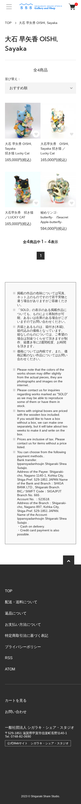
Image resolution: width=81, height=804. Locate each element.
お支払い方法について (23, 624)
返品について (16, 613)
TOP (8, 23)
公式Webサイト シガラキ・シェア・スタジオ (38, 743)
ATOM (10, 669)
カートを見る (16, 700)
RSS (9, 658)
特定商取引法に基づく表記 (26, 635)
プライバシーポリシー (23, 647)
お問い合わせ (16, 712)
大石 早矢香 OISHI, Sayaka (38, 23)
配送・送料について (21, 602)
